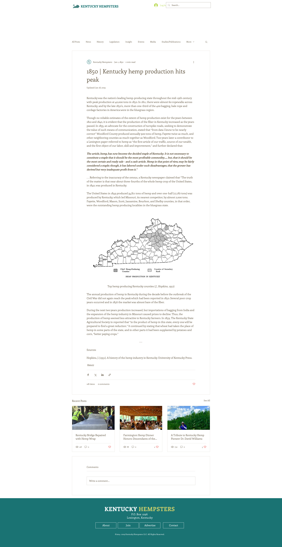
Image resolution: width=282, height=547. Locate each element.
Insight (128, 41)
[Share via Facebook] (88, 374)
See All (207, 400)
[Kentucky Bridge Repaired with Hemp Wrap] (93, 418)
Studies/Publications (171, 41)
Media (153, 41)
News (88, 41)
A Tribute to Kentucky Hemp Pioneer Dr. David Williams (187, 436)
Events (141, 41)
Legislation (114, 41)
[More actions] (193, 62)
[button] (206, 42)
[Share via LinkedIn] (102, 374)
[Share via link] (109, 374)
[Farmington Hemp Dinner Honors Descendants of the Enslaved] (141, 418)
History (100, 41)
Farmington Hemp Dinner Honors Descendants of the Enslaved (139, 436)
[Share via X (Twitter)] (95, 374)
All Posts (76, 41)
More (188, 41)
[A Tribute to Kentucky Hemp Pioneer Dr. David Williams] (188, 418)
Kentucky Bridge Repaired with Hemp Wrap (91, 436)
